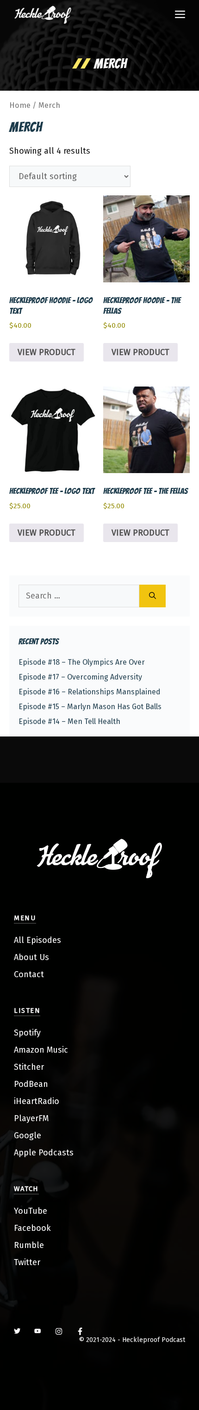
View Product (46, 352)
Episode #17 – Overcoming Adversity (80, 677)
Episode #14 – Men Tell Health (69, 721)
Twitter (27, 1262)
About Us (31, 957)
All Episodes (37, 940)
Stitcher (29, 1067)
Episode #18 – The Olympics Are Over (82, 662)
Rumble (29, 1245)
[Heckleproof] (42, 15)
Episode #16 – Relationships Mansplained (90, 691)
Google (27, 1135)
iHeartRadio (36, 1101)
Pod (21, 1084)
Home (20, 105)
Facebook (32, 1228)
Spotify (27, 1033)
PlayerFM (31, 1118)
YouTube (30, 1211)
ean (41, 1084)
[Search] (152, 596)
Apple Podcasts (44, 1153)
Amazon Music (41, 1050)
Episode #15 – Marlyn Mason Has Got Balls (90, 706)
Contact (29, 974)
